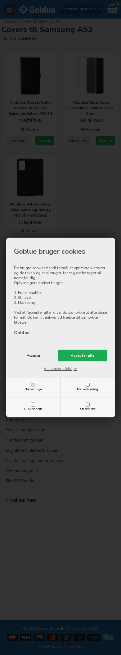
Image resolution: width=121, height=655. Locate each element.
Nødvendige (33, 389)
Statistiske (88, 409)
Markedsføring (87, 389)
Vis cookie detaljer (60, 369)
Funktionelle (33, 409)
